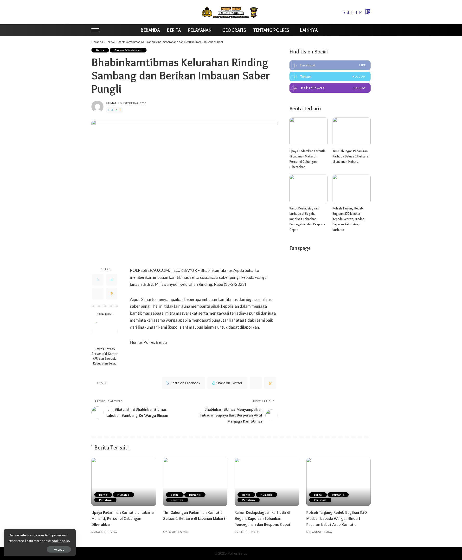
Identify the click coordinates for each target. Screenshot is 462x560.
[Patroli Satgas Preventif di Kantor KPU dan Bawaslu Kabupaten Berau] (104, 331)
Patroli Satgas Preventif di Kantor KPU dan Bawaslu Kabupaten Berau (105, 356)
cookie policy (61, 541)
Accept (59, 549)
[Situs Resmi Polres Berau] (231, 12)
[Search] (367, 30)
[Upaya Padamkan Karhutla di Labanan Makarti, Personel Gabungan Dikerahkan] (308, 131)
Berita (110, 42)
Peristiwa (105, 499)
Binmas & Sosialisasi (128, 50)
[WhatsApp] (116, 110)
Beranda (97, 42)
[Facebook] (343, 12)
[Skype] (360, 12)
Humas (111, 103)
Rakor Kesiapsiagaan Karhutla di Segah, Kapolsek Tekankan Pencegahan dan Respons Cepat (307, 219)
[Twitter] (348, 12)
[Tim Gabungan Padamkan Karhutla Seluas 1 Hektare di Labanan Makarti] (352, 131)
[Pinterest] (352, 12)
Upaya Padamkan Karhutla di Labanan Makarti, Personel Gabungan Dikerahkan (123, 518)
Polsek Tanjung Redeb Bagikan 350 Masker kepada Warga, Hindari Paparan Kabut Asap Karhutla (349, 219)
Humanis (123, 494)
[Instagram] (356, 12)
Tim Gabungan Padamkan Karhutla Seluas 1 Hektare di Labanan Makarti (350, 156)
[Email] (120, 110)
